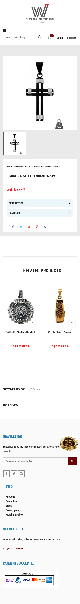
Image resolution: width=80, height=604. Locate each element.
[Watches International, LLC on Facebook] (6, 473)
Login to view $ (16, 189)
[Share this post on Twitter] (24, 227)
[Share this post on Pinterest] (40, 227)
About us (10, 496)
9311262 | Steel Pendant (59, 332)
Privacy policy (13, 510)
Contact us (11, 501)
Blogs (9, 505)
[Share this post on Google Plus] (32, 227)
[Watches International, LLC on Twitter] (14, 473)
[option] (40, 93)
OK (72, 461)
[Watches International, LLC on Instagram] (21, 473)
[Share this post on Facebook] (16, 227)
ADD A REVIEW (10, 405)
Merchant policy (14, 514)
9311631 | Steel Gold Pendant (20, 332)
